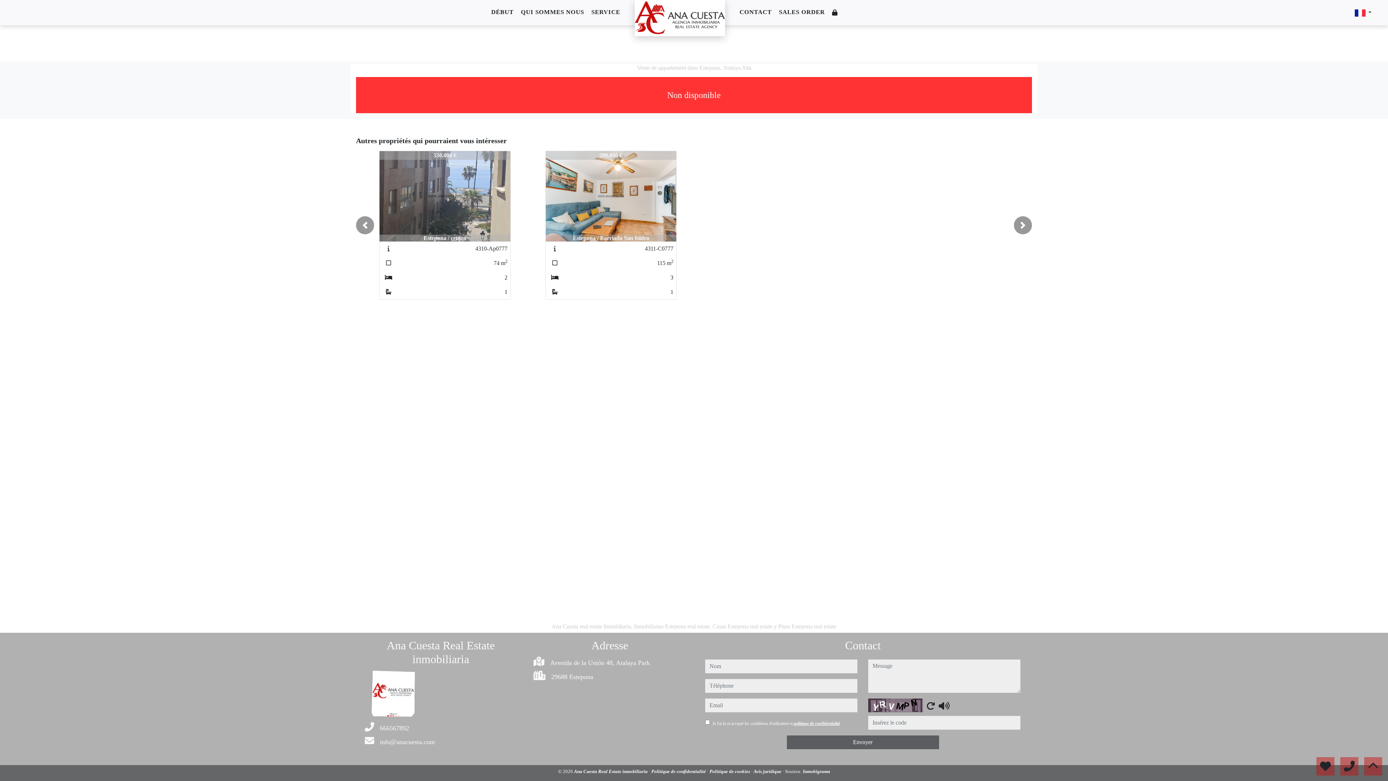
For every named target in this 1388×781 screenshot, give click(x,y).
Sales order (802, 12)
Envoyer (863, 742)
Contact (756, 12)
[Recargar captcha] (930, 706)
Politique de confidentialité (679, 771)
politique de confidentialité (817, 723)
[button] (365, 225)
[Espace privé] (835, 12)
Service (605, 12)
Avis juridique (768, 771)
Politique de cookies (730, 771)
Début (502, 12)
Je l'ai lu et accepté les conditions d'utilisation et (776, 723)
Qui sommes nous (552, 12)
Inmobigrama (816, 771)
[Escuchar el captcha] (944, 706)
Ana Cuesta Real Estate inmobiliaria (611, 771)
